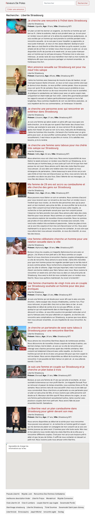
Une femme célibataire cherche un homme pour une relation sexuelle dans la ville (57, 240)
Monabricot (50, 498)
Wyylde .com (27, 494)
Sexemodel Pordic (67, 503)
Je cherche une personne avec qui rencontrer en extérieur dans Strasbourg (56, 110)
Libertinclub (11, 512)
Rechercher (83, 3)
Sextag (61, 512)
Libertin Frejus (38, 498)
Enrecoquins (23, 512)
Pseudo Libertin (13, 494)
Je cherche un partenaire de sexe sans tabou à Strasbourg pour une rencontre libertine (55, 329)
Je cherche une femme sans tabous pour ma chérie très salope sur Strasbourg (57, 147)
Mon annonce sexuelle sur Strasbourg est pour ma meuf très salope (57, 68)
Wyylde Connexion (65, 498)
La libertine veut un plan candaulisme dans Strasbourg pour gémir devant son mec (52, 410)
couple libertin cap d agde (47, 503)
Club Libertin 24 (13, 503)
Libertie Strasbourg (35, 507)
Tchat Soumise (51, 507)
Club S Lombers (28, 503)
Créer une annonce (15, 9)
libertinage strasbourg (15, 507)
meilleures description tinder (18, 498)
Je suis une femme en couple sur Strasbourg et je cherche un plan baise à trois (56, 368)
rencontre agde (49, 512)
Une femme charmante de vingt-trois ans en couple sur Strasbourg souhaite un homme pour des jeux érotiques (57, 286)
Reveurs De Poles (15, 3)
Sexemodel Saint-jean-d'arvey (71, 507)
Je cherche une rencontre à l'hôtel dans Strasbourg (57, 20)
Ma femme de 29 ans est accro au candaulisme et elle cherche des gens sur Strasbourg (56, 186)
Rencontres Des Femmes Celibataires (49, 494)
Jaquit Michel (36, 512)
